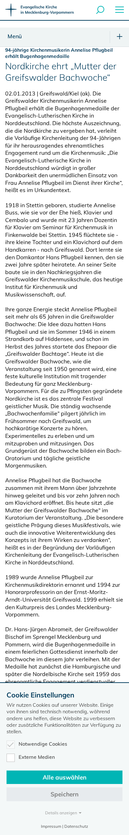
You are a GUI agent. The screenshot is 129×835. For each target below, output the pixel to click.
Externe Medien (37, 757)
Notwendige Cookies (43, 744)
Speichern (64, 794)
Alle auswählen (64, 777)
